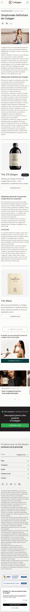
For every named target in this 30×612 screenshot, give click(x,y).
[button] (2, 2)
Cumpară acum (15, 188)
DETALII (24, 576)
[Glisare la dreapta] (18, 399)
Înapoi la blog (16, 329)
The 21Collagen (9, 174)
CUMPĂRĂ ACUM (15, 425)
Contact (3, 478)
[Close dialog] (27, 588)
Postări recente (6, 11)
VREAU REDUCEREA (15, 604)
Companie (4, 465)
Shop (2, 461)
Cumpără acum (14, 361)
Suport (3, 469)
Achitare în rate (6, 473)
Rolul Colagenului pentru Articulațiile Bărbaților (11, 392)
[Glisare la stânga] (11, 399)
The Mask (6, 300)
